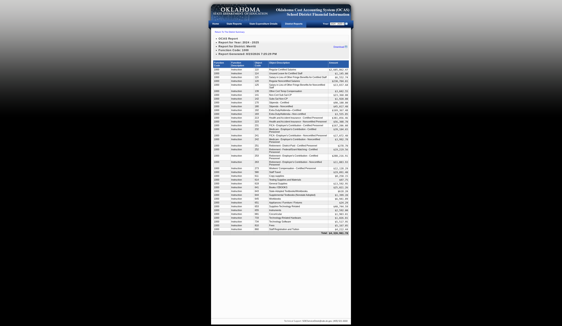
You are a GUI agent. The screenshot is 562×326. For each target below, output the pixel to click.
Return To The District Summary (230, 32)
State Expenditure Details (263, 24)
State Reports (234, 24)
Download (339, 47)
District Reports (294, 24)
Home (215, 24)
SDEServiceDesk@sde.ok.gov (317, 321)
